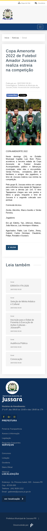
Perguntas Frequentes (11, 443)
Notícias (15, 38)
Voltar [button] (12, 247)
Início (7, 38)
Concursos (6, 453)
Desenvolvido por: (21, 525)
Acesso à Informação (10, 433)
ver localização (13, 499)
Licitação (5, 458)
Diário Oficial (7, 467)
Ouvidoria (6, 462)
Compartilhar (12, 95)
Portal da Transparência (12, 429)
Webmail (5, 472)
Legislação (6, 438)
